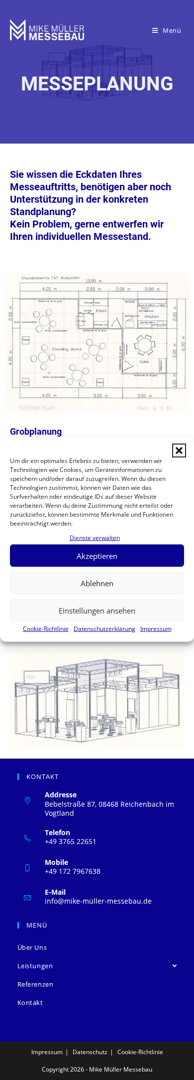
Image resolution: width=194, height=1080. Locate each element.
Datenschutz (90, 1052)
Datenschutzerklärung (104, 628)
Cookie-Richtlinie (46, 628)
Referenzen (35, 984)
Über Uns (32, 947)
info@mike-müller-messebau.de (98, 901)
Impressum (156, 628)
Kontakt (30, 1002)
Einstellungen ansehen (97, 611)
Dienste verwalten (95, 538)
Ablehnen (97, 583)
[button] (179, 451)
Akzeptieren (97, 556)
